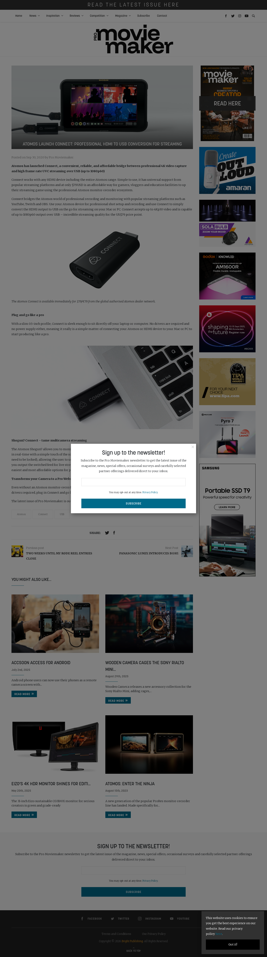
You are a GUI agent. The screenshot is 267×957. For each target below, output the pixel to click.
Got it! (232, 944)
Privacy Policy (149, 492)
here (218, 934)
